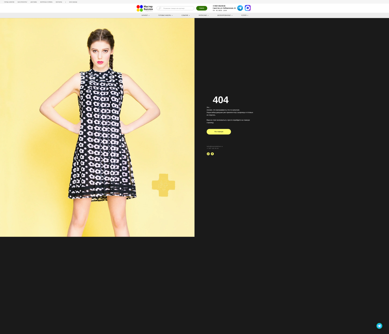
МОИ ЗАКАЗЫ (73, 2)
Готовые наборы (164, 15)
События (184, 15)
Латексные (203, 15)
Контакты (59, 2)
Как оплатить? (22, 2)
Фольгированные (224, 15)
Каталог (145, 15)
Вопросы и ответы (46, 2)
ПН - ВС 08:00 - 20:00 (220, 10)
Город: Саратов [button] (9, 2)
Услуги (244, 15)
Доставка (34, 2)
